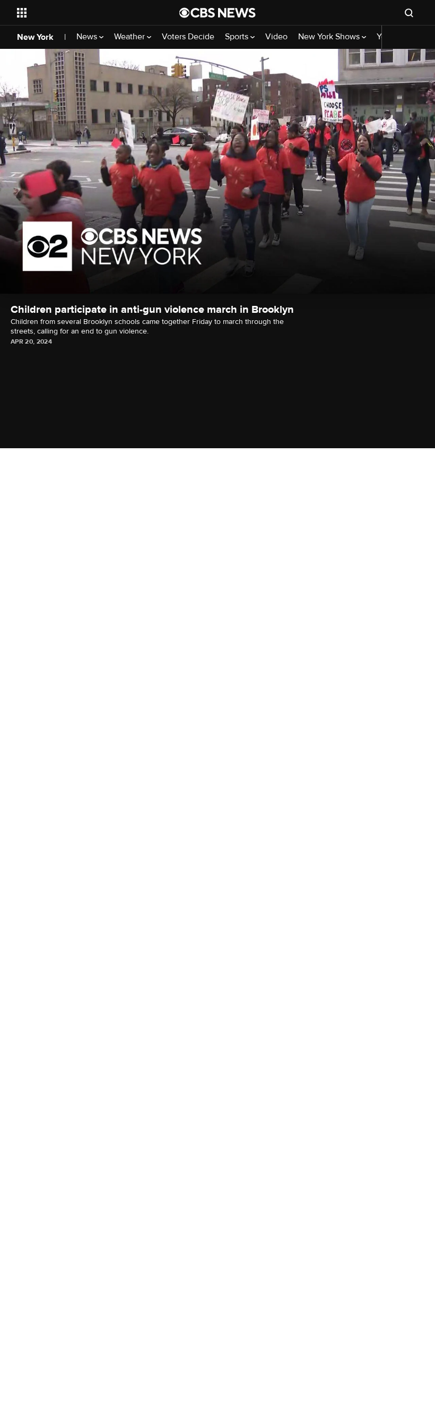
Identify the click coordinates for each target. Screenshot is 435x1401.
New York (35, 37)
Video (276, 37)
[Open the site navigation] (84, 13)
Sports (237, 37)
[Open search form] (409, 13)
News (87, 37)
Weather (130, 37)
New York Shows (330, 37)
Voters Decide (188, 37)
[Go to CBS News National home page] (217, 12)
